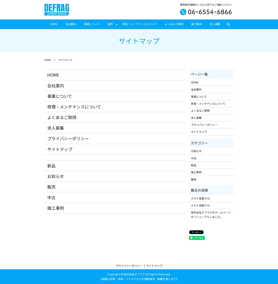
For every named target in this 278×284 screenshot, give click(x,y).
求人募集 (215, 24)
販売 (110, 24)
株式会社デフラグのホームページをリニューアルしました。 (211, 214)
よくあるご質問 (174, 24)
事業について (92, 24)
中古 (51, 197)
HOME (53, 24)
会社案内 (70, 24)
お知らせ (55, 176)
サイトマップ (59, 149)
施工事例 (196, 24)
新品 (51, 166)
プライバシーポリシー (68, 138)
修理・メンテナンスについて (139, 24)
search (230, 24)
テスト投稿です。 (201, 198)
